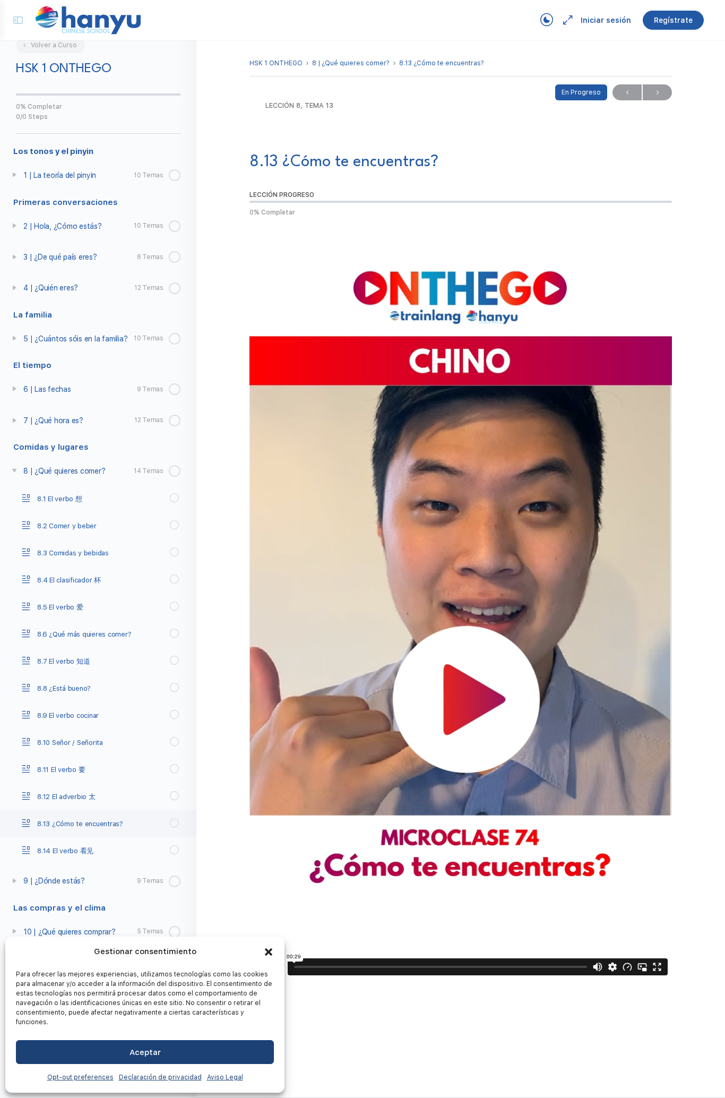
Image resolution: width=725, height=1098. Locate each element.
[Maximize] (565, 20)
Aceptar (145, 1052)
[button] (268, 952)
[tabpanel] (460, 604)
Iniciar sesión (606, 20)
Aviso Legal (225, 1077)
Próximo (657, 92)
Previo (627, 92)
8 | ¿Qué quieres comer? (351, 63)
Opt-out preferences (80, 1077)
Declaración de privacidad (160, 1077)
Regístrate (673, 20)
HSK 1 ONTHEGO (276, 63)
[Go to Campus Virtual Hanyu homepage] (88, 19)
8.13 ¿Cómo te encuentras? (441, 63)
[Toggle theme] (546, 20)
